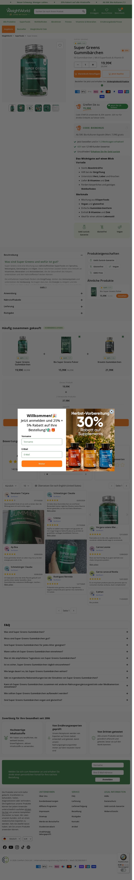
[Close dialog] (111, 411)
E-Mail (25, 449)
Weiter (42, 463)
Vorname (26, 436)
